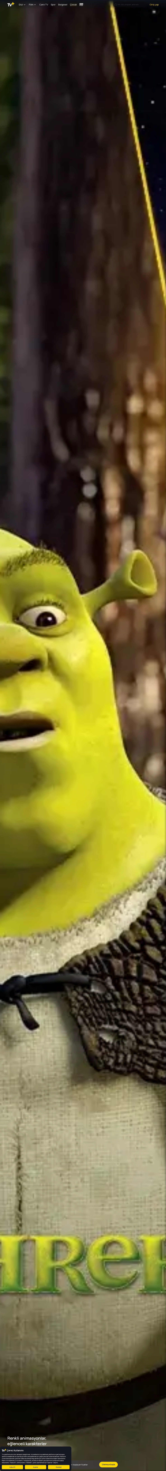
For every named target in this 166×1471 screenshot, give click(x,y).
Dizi (21, 4)
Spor (53, 4)
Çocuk (73, 4)
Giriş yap (154, 4)
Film (31, 4)
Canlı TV (43, 4)
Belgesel (62, 4)
